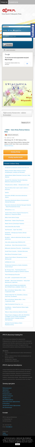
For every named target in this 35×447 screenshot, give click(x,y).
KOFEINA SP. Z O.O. (10, 262)
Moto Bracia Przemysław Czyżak (13, 254)
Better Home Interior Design (12, 217)
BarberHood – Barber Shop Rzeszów (14, 220)
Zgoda (17, 444)
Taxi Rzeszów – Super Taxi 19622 (13, 229)
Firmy (11, 30)
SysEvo (7, 192)
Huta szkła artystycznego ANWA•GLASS (15, 242)
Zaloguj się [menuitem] (4, 2)
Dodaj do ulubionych (13, 134)
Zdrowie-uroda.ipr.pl (8, 395)
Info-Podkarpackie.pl (8, 399)
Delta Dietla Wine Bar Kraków (12, 226)
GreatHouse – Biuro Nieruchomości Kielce (15, 245)
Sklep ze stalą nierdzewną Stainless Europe (16, 312)
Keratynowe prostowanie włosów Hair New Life (17, 167)
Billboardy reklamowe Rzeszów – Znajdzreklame (17, 248)
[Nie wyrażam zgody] (33, 441)
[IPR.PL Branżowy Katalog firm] (4, 50)
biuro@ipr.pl (9, 427)
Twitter (4, 433)
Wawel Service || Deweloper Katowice (14, 223)
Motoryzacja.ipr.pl (7, 388)
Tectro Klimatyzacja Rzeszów (12, 274)
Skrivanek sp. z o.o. (10, 209)
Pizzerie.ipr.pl (6, 392)
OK (27, 63)
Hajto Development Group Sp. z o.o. (14, 304)
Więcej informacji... (9, 145)
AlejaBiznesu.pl (7, 397)
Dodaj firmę (15, 152)
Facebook (5, 435)
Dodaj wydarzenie (15, 157)
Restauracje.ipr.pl (7, 394)
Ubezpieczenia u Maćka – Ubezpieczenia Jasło (17, 184)
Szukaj (5, 30)
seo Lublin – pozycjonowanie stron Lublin (15, 277)
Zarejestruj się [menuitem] (13, 2)
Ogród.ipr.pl (5, 390)
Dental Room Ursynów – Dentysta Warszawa (16, 251)
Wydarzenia (18, 30)
